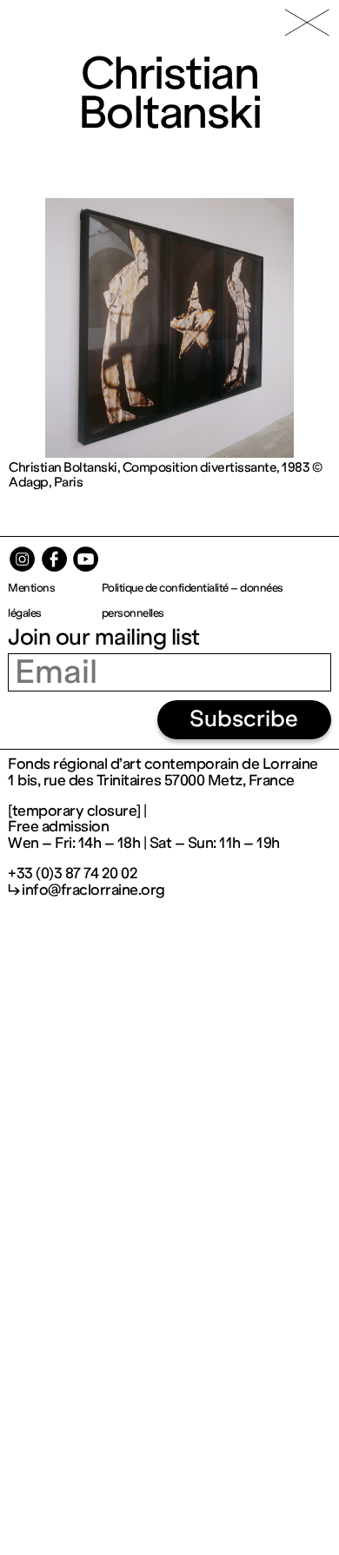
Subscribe (243, 718)
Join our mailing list (104, 637)
